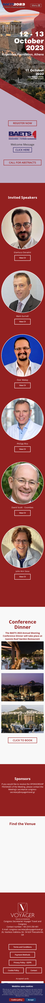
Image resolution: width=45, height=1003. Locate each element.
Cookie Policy (13, 970)
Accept (31, 1000)
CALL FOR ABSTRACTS (22, 162)
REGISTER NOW (22, 123)
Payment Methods (22, 955)
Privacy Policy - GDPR (22, 962)
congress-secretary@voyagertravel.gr (23, 790)
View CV (22, 258)
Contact (34, 970)
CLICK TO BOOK (22, 740)
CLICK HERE (22, 150)
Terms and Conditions (22, 947)
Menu (35, 5)
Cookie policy (16, 1000)
